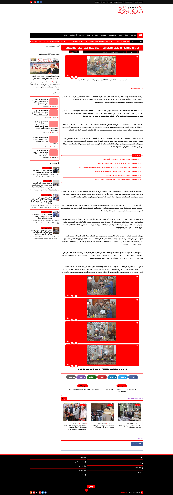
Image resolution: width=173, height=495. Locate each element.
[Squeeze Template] (142, 492)
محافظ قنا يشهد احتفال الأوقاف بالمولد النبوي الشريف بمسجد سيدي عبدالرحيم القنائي (42, 216)
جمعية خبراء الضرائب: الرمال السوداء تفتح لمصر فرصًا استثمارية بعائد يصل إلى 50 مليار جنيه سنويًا (41, 232)
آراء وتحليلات (73, 35)
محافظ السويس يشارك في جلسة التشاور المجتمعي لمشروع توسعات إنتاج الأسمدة (117, 171)
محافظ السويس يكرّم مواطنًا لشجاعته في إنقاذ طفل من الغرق (122, 175)
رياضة (120, 35)
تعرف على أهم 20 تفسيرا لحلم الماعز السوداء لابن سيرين (42, 171)
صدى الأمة (56, 81)
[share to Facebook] (76, 77)
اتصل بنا (103, 2)
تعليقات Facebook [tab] (137, 444)
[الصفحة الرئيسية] (140, 35)
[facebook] (41, 2)
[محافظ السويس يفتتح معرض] (53, 124)
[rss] (31, 492)
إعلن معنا (109, 2)
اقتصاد (126, 35)
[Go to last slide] (65, 398)
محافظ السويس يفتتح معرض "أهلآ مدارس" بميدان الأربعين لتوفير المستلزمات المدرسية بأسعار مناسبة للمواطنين (51, 41)
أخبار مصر (133, 35)
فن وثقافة (103, 35)
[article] (82, 387)
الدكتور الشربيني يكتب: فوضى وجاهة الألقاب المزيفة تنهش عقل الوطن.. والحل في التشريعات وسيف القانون (41, 200)
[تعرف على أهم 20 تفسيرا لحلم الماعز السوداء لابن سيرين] (56, 170)
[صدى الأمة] (130, 10)
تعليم (96, 35)
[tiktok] (37, 492)
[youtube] (35, 2)
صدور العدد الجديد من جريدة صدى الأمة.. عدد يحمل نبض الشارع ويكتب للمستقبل (45, 77)
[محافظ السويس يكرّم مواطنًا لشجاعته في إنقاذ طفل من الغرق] (53, 152)
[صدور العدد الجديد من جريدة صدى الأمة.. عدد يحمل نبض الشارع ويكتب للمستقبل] (44, 66)
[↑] (86, 490)
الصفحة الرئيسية (138, 2)
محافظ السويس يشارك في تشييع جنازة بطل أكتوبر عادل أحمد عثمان (121, 159)
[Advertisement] (62, 18)
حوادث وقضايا (112, 35)
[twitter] (38, 2)
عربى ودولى (89, 35)
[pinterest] (34, 492)
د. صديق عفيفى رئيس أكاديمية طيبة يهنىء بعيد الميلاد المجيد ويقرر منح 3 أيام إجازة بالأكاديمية (42, 185)
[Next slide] (62, 398)
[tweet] (72, 77)
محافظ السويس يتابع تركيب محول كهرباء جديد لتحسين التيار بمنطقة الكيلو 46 (107, 41)
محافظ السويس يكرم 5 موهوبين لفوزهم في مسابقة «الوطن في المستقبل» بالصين (117, 179)
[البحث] (31, 2)
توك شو (81, 35)
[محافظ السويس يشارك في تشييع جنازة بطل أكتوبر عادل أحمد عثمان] (53, 101)
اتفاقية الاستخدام (129, 2)
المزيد (65, 35)
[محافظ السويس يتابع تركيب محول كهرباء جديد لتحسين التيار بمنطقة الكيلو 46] (53, 112)
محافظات (105, 52)
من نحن (97, 2)
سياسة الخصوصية (118, 2)
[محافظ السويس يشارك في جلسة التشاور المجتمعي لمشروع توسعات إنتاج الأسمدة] (53, 139)
